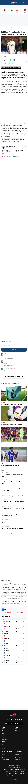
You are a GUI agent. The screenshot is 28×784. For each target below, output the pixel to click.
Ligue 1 (3, 422)
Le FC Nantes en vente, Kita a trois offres (13, 508)
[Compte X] (7, 719)
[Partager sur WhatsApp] (10, 60)
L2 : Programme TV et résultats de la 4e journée (13, 475)
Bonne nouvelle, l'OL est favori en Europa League (13, 529)
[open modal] (26, 2)
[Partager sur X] (2, 63)
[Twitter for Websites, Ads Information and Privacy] (25, 154)
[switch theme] (24, 3)
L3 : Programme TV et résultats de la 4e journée (13, 502)
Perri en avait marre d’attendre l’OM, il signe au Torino (14, 521)
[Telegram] (5, 63)
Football (22, 771)
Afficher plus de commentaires (14, 376)
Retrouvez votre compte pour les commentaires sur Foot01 (15, 769)
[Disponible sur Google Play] (9, 723)
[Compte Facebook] (9, 719)
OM (2, 463)
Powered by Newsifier (14, 779)
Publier (14, 349)
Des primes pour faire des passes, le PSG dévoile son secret (13, 514)
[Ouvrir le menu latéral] (1, 2)
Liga (2, 443)
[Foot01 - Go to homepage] (14, 714)
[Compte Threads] (21, 719)
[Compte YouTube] (17, 719)
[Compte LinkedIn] (13, 719)
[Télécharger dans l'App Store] (18, 723)
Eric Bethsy (6, 56)
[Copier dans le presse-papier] (9, 63)
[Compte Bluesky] (19, 719)
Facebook (14, 775)
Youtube (15, 773)
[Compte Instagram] (11, 719)
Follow (15, 147)
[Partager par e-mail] (13, 63)
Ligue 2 (3, 402)
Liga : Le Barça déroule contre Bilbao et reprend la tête (12, 489)
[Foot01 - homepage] (14, 2)
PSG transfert (15, 771)
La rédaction (7, 771)
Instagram (22, 773)
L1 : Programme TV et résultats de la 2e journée (12, 482)
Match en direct (8, 773)
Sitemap (20, 775)
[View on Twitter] (25, 147)
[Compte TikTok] (15, 719)
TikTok (8, 775)
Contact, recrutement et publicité (14, 767)
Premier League (5, 30)
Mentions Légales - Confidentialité (14, 765)
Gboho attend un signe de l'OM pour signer (13, 496)
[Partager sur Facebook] (14, 60)
